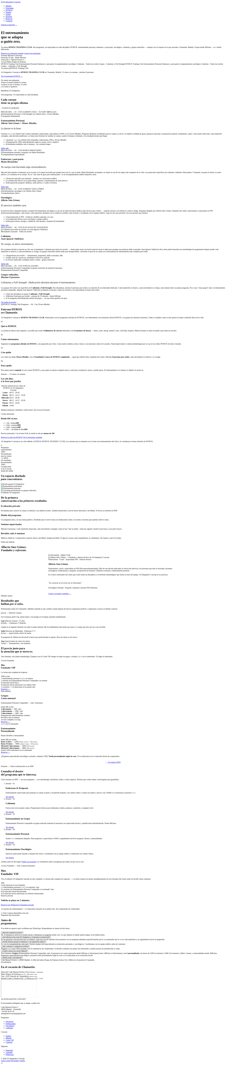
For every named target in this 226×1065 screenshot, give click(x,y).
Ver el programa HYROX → (12, 76)
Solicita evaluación (8, 25)
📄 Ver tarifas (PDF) (113, 762)
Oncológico (10, 1026)
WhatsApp (10, 1055)
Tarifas (8, 14)
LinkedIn (9, 1052)
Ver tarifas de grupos (8, 302)
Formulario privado (26, 905)
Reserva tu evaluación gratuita (12, 53)
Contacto (9, 21)
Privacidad (14, 1061)
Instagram (9, 1050)
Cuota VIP (10, 1040)
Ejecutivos (9, 1022)
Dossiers (9, 17)
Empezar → (5, 689)
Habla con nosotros (29, 862)
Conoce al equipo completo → (59, 594)
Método (8, 6)
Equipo (8, 12)
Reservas (9, 19)
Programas (10, 8)
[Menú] (16, 25)
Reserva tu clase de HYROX (12, 437)
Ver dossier (10, 797)
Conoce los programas (32, 53)
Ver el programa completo (32, 437)
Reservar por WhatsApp (10, 905)
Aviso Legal (5, 1061)
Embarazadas (11, 1024)
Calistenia (9, 1028)
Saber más (5, 148)
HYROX (9, 10)
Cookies (22, 1061)
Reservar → (5, 722)
